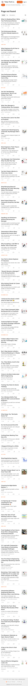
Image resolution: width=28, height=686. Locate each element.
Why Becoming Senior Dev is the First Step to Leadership (10, 564)
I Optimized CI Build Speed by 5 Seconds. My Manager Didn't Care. (10, 131)
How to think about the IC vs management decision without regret (10, 275)
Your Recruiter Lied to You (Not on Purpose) (10, 118)
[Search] (25, 15)
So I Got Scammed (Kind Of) (9, 425)
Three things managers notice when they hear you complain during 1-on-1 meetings (10, 109)
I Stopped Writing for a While (10, 446)
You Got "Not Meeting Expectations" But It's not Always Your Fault (8, 93)
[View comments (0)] (8, 28)
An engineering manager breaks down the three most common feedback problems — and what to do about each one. (10, 80)
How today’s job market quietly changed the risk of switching (9, 248)
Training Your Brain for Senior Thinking (10, 385)
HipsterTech (8, 655)
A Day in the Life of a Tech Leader (9, 648)
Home (3, 5)
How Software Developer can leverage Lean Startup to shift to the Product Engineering (10, 596)
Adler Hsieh (7, 25)
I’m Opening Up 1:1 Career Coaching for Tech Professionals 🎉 (9, 502)
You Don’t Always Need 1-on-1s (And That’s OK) (10, 471)
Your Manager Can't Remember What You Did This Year (10, 160)
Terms (16, 679)
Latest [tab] (3, 15)
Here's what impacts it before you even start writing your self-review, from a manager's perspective (9, 66)
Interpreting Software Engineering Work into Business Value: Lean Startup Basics (10, 592)
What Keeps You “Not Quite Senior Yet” (9, 415)
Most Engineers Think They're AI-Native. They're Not (10, 147)
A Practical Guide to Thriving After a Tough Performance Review (10, 536)
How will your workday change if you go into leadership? (10, 651)
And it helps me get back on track (9, 448)
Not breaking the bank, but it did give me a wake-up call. (10, 427)
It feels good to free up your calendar (10, 439)
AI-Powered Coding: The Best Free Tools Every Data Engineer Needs (10, 621)
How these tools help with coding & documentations (10, 626)
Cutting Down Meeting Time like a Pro (9, 436)
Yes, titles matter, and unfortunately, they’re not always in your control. (10, 366)
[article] (14, 23)
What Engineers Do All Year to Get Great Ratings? (10, 49)
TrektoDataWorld (10, 629)
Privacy (13, 679)
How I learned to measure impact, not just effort (10, 135)
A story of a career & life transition (9, 611)
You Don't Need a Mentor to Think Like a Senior (9, 172)
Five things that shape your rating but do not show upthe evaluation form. (10, 23)
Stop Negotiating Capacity (9, 458)
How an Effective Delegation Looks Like (9, 662)
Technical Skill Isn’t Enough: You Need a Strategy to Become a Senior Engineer (10, 323)
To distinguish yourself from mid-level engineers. (10, 403)
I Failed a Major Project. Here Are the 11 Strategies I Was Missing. (9, 340)
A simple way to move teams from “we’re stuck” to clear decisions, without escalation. (9, 313)
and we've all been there (7, 417)
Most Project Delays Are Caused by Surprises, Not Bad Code (10, 202)
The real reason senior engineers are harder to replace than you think (10, 192)
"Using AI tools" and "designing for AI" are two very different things (9, 151)
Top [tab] (7, 15)
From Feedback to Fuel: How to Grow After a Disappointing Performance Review (10, 531)
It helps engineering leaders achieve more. (10, 489)
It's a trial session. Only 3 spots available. (8, 506)
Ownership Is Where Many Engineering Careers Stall (9, 232)
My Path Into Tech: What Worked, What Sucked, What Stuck (9, 607)
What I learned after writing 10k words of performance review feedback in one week (9, 163)
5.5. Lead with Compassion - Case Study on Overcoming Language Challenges (9, 547)
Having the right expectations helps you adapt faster (10, 578)
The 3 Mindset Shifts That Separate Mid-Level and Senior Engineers (10, 398)
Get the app (19, 681)
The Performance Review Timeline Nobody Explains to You (9, 33)
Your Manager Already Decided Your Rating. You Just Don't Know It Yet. (10, 62)
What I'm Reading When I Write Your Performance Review (10, 20)
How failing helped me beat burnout (10, 302)
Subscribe (19, 2)
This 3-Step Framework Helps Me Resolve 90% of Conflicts (10, 310)
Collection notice (21, 679)
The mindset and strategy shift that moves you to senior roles (9, 327)
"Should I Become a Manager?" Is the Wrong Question (10, 272)
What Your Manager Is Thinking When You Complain (10, 106)
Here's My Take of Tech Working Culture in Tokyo (8, 515)
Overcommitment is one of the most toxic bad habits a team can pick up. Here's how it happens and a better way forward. (10, 460)
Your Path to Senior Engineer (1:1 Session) (9, 260)
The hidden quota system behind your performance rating (10, 97)
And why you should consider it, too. (10, 639)
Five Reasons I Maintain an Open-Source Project (9, 636)
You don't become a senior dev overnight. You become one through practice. (10, 389)
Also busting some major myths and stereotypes (10, 519)
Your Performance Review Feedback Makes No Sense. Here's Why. (9, 76)
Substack (8, 684)
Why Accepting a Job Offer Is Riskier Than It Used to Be (10, 244)
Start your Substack (11, 681)
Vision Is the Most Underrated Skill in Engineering (10, 375)
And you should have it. (7, 377)
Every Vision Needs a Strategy (8, 344)
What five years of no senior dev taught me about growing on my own (10, 175)
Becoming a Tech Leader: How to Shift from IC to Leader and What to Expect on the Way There (10, 573)
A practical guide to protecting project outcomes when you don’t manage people (10, 223)
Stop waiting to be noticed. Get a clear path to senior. (10, 263)
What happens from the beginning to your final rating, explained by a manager (10, 37)
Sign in (25, 2)
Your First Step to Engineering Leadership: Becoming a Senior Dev (10, 560)
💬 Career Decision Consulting (13, 5)
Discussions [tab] (12, 15)
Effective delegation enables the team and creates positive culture (10, 665)
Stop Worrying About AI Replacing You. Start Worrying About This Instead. (10, 188)
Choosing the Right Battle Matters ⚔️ (9, 486)
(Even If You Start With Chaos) (8, 355)
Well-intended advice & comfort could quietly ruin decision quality (10, 287)
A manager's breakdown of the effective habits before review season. (10, 52)
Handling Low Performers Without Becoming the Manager (9, 219)
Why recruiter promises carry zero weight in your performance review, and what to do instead (10, 122)
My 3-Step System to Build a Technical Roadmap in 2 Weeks (10, 352)
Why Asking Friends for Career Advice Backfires (10, 284)
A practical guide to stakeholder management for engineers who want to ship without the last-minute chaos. (10, 206)
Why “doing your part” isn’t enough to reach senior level (10, 235)
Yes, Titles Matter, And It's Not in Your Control (10, 362)
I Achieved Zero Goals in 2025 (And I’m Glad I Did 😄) (10, 299)
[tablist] (8, 15)
